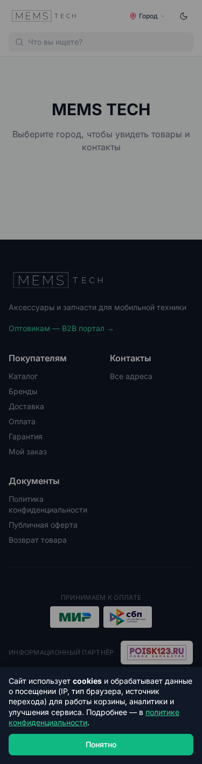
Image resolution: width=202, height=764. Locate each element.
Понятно (101, 744)
